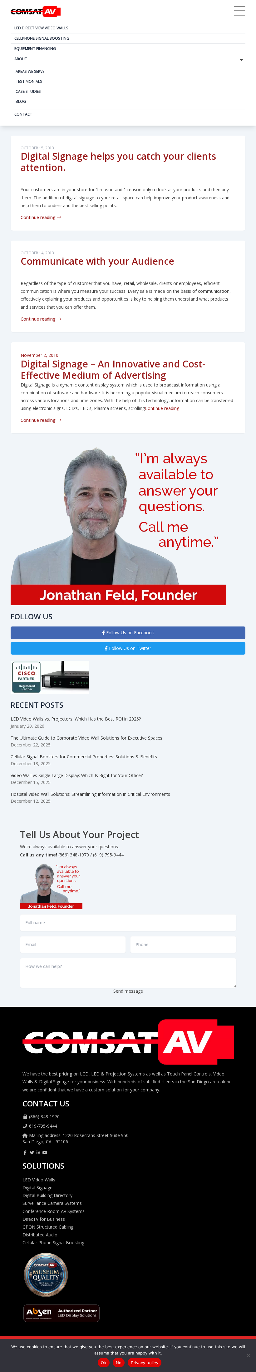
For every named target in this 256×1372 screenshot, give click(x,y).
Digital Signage (37, 1187)
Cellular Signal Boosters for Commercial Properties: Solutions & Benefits (84, 757)
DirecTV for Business (43, 1219)
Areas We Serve (30, 71)
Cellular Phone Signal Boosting (53, 1242)
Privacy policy (144, 1362)
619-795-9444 (43, 1126)
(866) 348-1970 (44, 1117)
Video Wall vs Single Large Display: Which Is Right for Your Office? (77, 775)
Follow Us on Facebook (129, 633)
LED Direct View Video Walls (41, 28)
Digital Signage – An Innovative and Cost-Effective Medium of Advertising (113, 369)
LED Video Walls (38, 1180)
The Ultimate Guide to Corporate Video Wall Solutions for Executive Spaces (86, 738)
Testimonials (29, 81)
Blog (21, 101)
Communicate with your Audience (97, 261)
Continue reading (39, 217)
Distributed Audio (39, 1235)
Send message (128, 991)
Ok (103, 1362)
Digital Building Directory (47, 1195)
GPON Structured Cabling (47, 1227)
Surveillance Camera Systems (52, 1203)
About (20, 59)
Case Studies (28, 91)
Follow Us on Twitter (129, 648)
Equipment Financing (35, 48)
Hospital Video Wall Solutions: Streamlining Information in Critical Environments (90, 794)
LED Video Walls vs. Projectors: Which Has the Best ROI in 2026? (76, 719)
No (119, 1362)
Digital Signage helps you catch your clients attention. (118, 162)
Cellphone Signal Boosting (41, 38)
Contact (23, 114)
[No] (248, 1355)
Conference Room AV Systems (53, 1211)
